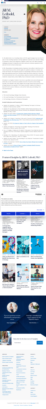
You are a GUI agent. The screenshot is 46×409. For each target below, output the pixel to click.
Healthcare (4, 378)
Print (5, 32)
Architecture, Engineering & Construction (7, 368)
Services (4, 354)
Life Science (4, 387)
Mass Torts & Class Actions (22, 187)
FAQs (32, 377)
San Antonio (33, 394)
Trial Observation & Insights (10, 43)
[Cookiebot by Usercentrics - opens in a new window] (36, 194)
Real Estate (18, 389)
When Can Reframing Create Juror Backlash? (37, 257)
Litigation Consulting (6, 360)
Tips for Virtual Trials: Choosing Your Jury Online (36, 288)
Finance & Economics (20, 372)
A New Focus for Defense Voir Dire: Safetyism (35, 187)
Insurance (4, 218)
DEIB (31, 379)
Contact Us (33, 390)
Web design (32, 403)
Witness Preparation (8, 42)
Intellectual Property (20, 376)
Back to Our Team (8, 150)
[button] (41, 2)
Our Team (33, 371)
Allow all (37, 213)
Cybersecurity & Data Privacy (6, 373)
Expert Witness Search (7, 358)
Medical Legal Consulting (7, 362)
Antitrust (18, 362)
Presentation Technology (22, 283)
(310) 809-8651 (7, 30)
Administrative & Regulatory (19, 357)
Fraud (17, 374)
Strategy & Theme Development (11, 38)
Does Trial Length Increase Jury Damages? (21, 221)
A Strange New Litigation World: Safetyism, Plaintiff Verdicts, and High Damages (7, 229)
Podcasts (33, 360)
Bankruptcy (18, 364)
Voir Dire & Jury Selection (9, 40)
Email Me (6, 28)
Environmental (19, 371)
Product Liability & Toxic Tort (8, 182)
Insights (33, 354)
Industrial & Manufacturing (6, 217)
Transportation (20, 183)
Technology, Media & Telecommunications (6, 392)
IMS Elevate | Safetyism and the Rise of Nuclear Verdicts (23, 191)
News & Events (34, 375)
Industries (5, 365)
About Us (32, 369)
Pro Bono (32, 381)
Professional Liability (20, 388)
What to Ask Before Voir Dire (23, 257)
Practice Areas (20, 354)
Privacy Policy (16, 405)
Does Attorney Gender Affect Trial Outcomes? (8, 185)
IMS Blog (32, 383)
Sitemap (30, 405)
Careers (32, 373)
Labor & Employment (20, 380)
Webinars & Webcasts (35, 364)
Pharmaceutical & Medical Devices (7, 389)
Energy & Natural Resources (5, 376)
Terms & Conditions (24, 405)
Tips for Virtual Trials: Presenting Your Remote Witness (23, 287)
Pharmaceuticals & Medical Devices (21, 182)
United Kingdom (34, 396)
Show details (39, 209)
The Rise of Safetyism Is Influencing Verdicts (37, 224)
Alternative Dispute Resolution (20, 360)
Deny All (8, 213)
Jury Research (7, 39)
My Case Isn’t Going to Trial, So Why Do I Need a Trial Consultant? (28, 123)
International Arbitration (21, 378)
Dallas (32, 392)
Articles (32, 356)
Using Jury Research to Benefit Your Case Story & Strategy (8, 258)
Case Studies (33, 358)
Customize (22, 213)
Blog (31, 362)
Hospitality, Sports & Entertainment (6, 381)
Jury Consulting (7, 36)
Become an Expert (34, 384)
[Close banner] (44, 194)
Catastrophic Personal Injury (36, 183)
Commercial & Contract (21, 369)
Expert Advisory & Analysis (7, 356)
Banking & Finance (6, 371)
